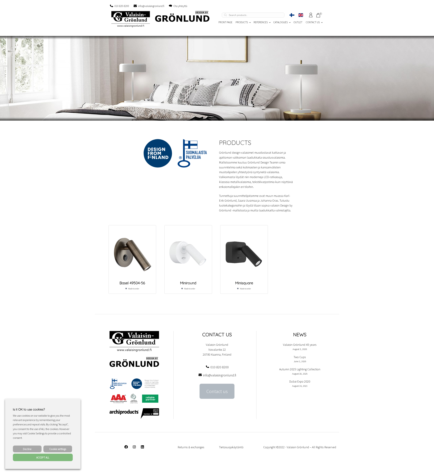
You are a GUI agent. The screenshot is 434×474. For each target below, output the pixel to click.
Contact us (217, 391)
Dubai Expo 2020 (299, 381)
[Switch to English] (301, 15)
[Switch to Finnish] (292, 15)
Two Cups (300, 357)
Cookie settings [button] (57, 449)
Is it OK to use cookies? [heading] (29, 409)
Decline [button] (27, 449)
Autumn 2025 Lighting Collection (299, 369)
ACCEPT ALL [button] (42, 457)
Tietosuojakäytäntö (231, 447)
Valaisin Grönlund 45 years (300, 345)
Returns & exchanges (191, 447)
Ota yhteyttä (180, 6)
